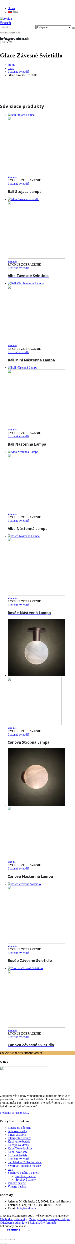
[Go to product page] (41, 997)
